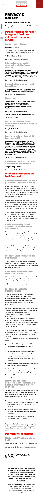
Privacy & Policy (22, 490)
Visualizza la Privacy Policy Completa (17, 456)
